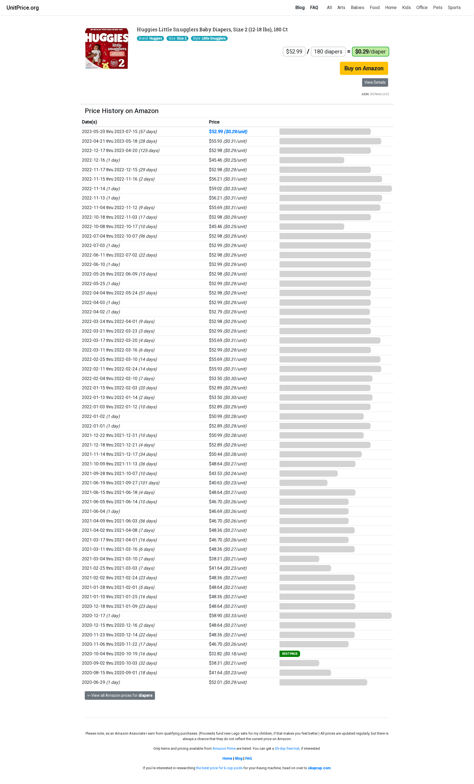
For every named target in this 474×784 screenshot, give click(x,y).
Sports (454, 7)
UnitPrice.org (23, 7)
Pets (437, 7)
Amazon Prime (224, 748)
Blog (300, 7)
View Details (375, 82)
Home (391, 7)
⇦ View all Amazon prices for (120, 695)
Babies (357, 7)
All (329, 7)
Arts (341, 7)
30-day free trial (287, 748)
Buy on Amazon (364, 68)
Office (422, 7)
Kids (406, 7)
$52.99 (228, 131)
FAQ (314, 7)
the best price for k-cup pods (219, 768)
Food (375, 7)
